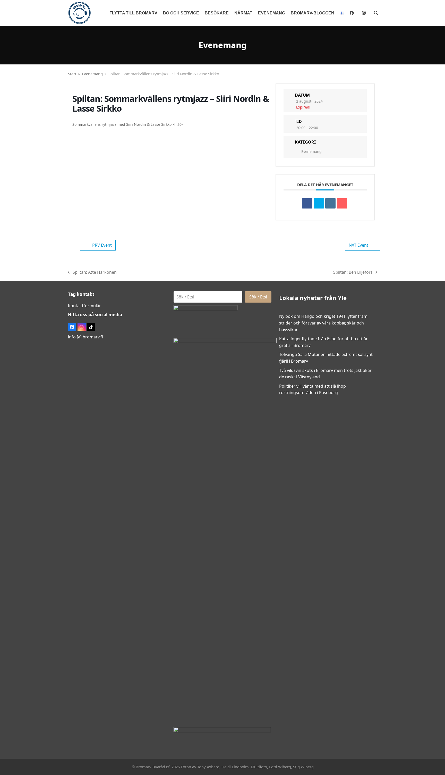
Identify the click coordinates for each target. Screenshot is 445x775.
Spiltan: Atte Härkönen (92, 272)
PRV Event (102, 245)
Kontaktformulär (84, 306)
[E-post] (342, 203)
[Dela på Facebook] (307, 203)
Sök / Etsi (258, 297)
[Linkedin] (330, 203)
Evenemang (311, 151)
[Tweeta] (319, 203)
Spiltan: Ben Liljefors (353, 272)
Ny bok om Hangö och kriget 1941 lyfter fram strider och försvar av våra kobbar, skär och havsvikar (323, 322)
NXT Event (358, 245)
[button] (376, 12)
